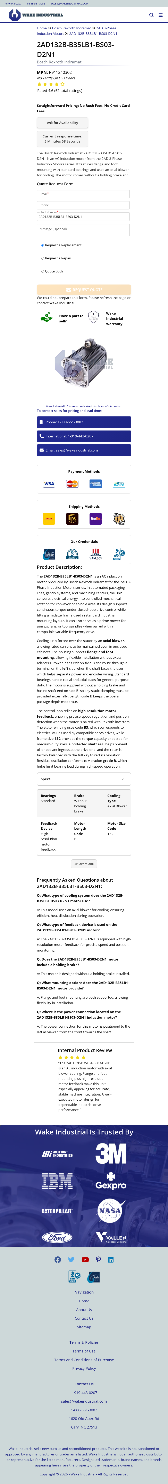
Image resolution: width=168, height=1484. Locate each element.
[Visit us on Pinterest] (98, 1259)
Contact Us (84, 1318)
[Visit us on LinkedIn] (110, 1259)
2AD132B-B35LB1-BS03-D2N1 (93, 33)
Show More (84, 864)
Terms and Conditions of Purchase (84, 1359)
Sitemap (84, 1327)
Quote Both (54, 271)
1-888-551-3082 (36, 3)
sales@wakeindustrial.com (69, 3)
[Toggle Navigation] (161, 15)
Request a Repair (58, 258)
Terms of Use (84, 1351)
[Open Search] (152, 15)
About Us (84, 1309)
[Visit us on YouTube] (85, 1259)
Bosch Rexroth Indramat (71, 28)
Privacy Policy (84, 1368)
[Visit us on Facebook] (58, 1259)
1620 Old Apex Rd (84, 1418)
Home (42, 28)
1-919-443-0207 (12, 3)
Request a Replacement (63, 245)
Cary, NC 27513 (84, 1427)
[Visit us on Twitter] (71, 1259)
